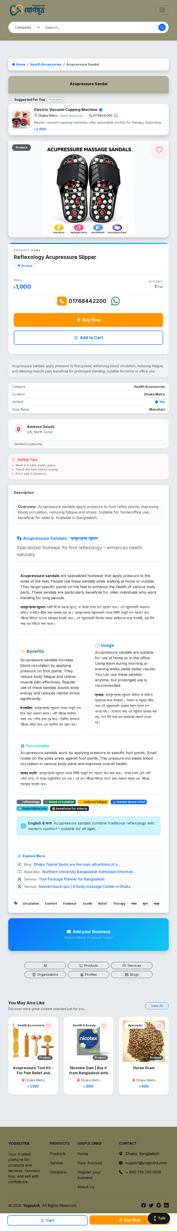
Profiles (90, 974)
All (45, 965)
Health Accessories (46, 64)
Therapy (119, 903)
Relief (102, 903)
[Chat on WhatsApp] (116, 115)
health (87, 903)
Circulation (31, 903)
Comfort (51, 903)
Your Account (89, 1163)
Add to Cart (91, 337)
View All (157, 1006)
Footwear (70, 903)
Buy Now (92, 319)
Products (90, 965)
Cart (49, 1220)
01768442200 (87, 301)
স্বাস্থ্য (156, 903)
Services (134, 965)
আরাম (134, 903)
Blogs (134, 974)
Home (20, 64)
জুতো (145, 903)
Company (58, 1172)
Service (56, 1163)
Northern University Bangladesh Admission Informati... (89, 871)
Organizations (47, 974)
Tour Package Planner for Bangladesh (71, 879)
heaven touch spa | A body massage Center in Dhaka (84, 886)
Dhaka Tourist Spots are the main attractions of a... (77, 864)
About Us (85, 1187)
